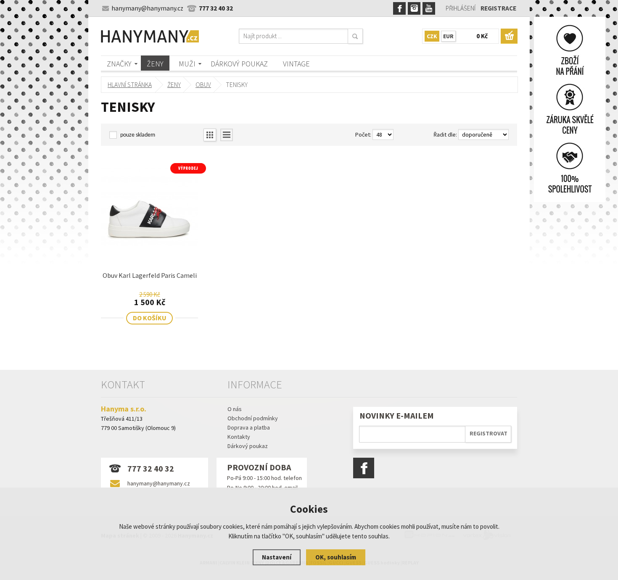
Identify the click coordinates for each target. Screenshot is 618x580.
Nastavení (276, 557)
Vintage (296, 64)
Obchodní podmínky (252, 418)
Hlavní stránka (130, 85)
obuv (203, 85)
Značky (119, 64)
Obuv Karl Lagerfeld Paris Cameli (150, 275)
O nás (234, 409)
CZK (432, 36)
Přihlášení (460, 8)
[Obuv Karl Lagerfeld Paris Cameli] (149, 254)
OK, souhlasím (335, 557)
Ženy (155, 64)
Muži (187, 64)
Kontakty (238, 436)
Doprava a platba (248, 427)
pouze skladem (137, 135)
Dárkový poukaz (239, 64)
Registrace (498, 8)
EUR (448, 36)
